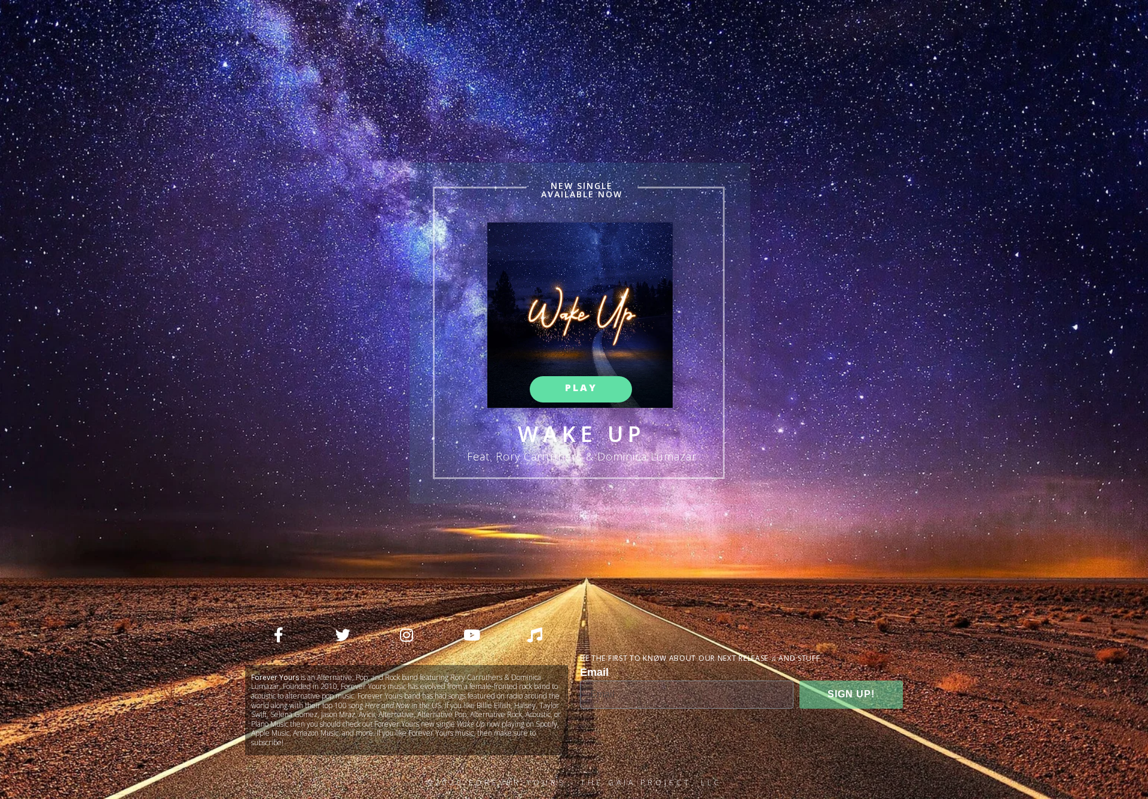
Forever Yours (517, 782)
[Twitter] (343, 635)
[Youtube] (470, 635)
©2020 (448, 782)
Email (594, 672)
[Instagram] (406, 635)
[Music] (534, 635)
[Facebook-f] (279, 635)
